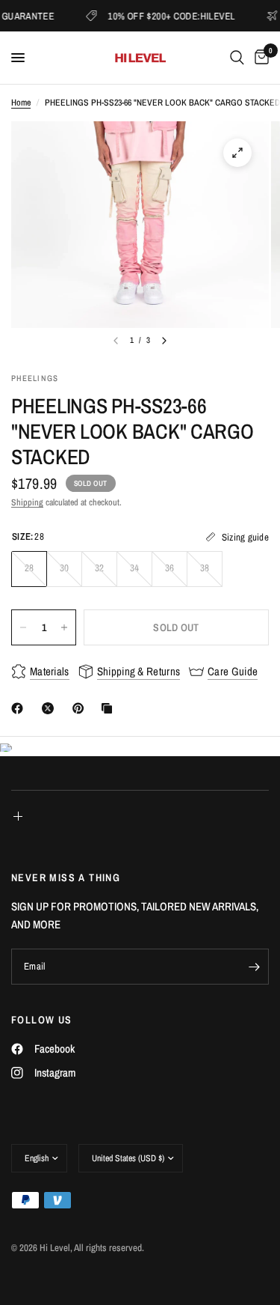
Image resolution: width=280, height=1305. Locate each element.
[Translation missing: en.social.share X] (51, 708)
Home (21, 103)
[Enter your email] (254, 967)
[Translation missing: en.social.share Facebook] (20, 708)
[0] (259, 57)
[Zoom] (237, 153)
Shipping (27, 502)
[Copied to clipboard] (110, 708)
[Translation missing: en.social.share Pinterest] (81, 708)
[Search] (237, 57)
